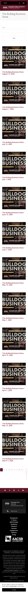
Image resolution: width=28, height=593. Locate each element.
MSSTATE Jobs (14, 522)
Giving (14, 534)
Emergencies (14, 518)
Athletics (14, 532)
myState (6, 3)
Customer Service (7, 551)
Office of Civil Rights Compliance (11, 570)
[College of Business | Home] (14, 7)
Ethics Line (22, 551)
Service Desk (21, 580)
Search (3, 27)
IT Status (14, 520)
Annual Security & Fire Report (17, 552)
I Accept (14, 590)
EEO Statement (15, 551)
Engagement (14, 530)
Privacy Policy (13, 586)
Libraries (14, 528)
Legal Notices (7, 552)
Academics (14, 524)
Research (14, 526)
